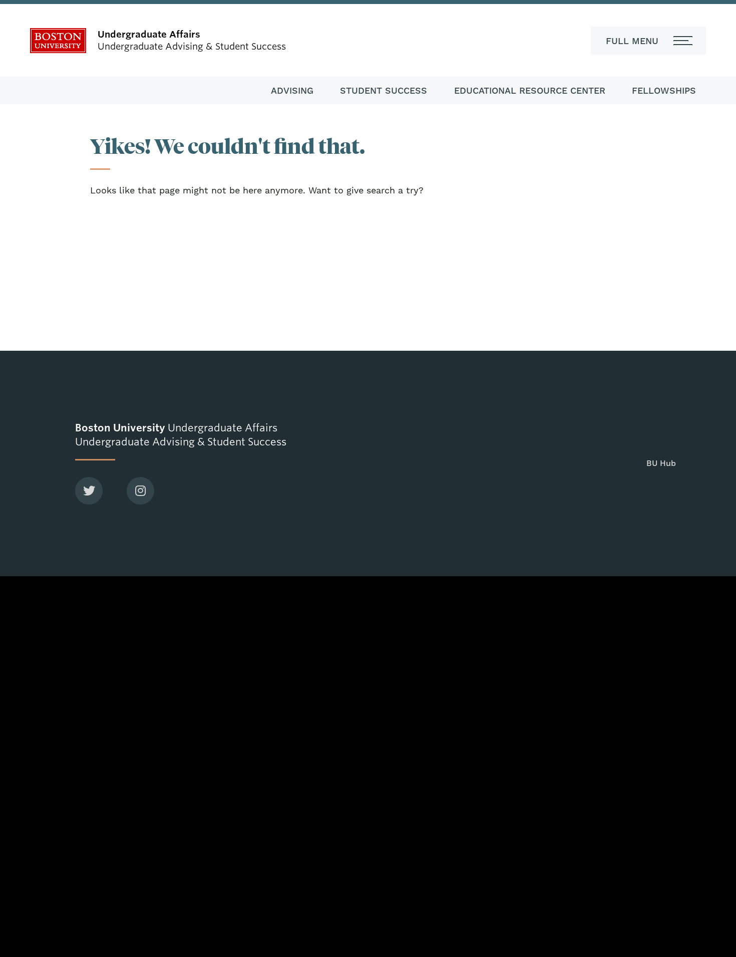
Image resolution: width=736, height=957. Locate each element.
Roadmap (619, 585)
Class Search (626, 606)
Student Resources (187, 620)
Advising (292, 90)
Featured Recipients (189, 642)
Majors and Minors (412, 585)
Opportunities (177, 598)
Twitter (89, 491)
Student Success (383, 90)
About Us (168, 576)
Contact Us (172, 663)
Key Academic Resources (424, 665)
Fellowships (664, 90)
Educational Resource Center (529, 90)
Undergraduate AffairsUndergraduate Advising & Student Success (180, 435)
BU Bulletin (623, 628)
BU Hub (390, 606)
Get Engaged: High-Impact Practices (427, 636)
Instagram (140, 491)
